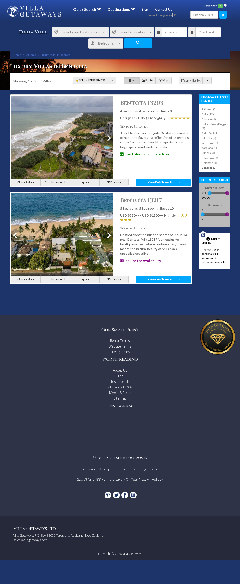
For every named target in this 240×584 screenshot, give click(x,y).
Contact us (208, 249)
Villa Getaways (132, 554)
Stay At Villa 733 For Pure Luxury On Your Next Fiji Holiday (120, 479)
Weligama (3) (210, 143)
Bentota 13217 (141, 200)
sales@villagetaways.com (30, 540)
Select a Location (133, 32)
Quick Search (85, 9)
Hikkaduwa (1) (210, 158)
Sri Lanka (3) (209, 109)
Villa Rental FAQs (120, 387)
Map (165, 80)
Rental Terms (120, 340)
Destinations (119, 9)
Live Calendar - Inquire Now (146, 154)
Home (17, 55)
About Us (120, 370)
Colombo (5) (209, 163)
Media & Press (120, 393)
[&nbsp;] (111, 80)
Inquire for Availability (142, 260)
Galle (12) (208, 114)
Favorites (212, 6)
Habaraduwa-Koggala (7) (215, 126)
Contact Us (163, 9)
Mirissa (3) (208, 152)
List (133, 80)
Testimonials (120, 381)
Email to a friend (55, 182)
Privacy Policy (120, 352)
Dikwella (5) (209, 138)
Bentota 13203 (141, 103)
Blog (145, 9)
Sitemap (120, 398)
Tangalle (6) (209, 119)
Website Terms (120, 346)
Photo (149, 80)
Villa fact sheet (26, 182)
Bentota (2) (209, 167)
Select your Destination (80, 32)
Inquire (84, 182)
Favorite (115, 182)
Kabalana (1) (209, 148)
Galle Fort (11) (211, 133)
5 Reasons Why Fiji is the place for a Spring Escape (120, 469)
